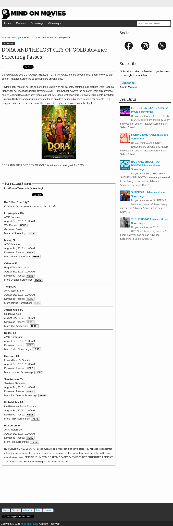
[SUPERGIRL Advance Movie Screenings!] (125, 199)
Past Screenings (8, 43)
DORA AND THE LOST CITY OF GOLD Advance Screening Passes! (54, 53)
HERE (23, 225)
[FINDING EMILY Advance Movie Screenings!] (125, 142)
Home (7, 23)
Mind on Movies (29, 523)
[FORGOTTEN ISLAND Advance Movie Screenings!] (125, 115)
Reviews (21, 23)
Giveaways (54, 23)
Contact (48, 510)
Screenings (37, 23)
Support (16, 510)
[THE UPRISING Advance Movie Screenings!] (125, 226)
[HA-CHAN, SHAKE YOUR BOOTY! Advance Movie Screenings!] (125, 169)
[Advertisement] (58, 175)
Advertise (27, 510)
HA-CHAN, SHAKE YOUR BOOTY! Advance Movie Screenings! (146, 165)
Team (38, 510)
